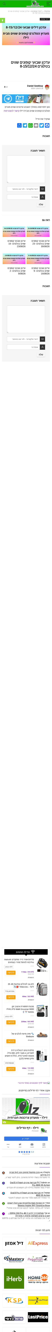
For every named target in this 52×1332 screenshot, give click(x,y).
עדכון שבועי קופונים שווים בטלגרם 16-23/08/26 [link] (16, 244)
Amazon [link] (31, 977)
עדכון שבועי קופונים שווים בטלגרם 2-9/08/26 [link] (16, 271)
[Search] (4, 3)
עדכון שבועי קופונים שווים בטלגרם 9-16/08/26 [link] (40, 271)
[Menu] (48, 3)
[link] (2, 20)
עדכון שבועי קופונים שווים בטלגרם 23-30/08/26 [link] (40, 244)
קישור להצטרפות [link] (11, 111)
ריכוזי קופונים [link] (36, 11)
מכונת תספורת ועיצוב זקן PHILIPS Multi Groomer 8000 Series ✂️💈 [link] (20, 1009)
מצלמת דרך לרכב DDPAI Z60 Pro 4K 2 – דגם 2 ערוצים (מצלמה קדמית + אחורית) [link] (29, 1214)
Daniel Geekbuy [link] (35, 86)
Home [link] (47, 11)
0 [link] (4, 87)
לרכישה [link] (11, 973)
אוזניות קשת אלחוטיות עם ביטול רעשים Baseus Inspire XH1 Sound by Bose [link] (28, 1204)
